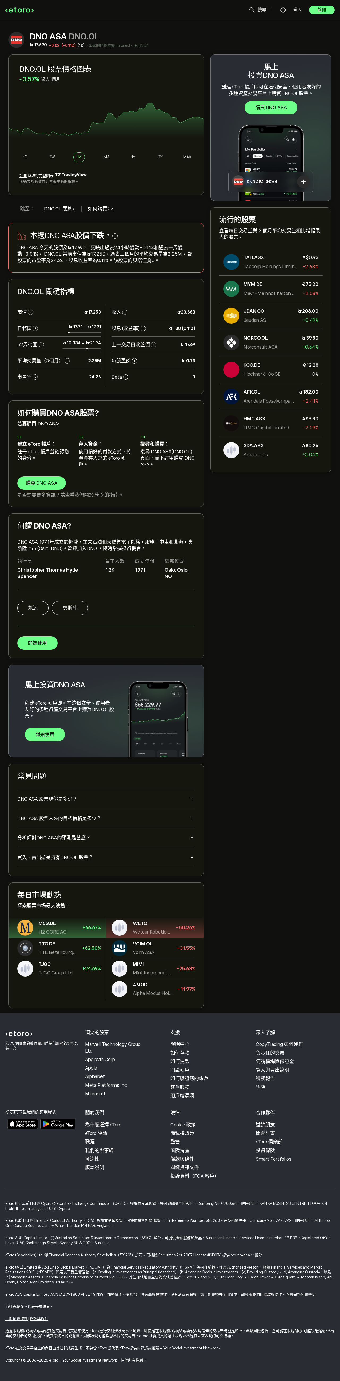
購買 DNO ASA (271, 107)
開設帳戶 (179, 1070)
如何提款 (179, 1061)
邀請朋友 (265, 1124)
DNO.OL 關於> (59, 209)
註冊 (322, 9)
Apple (91, 1068)
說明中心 (179, 1044)
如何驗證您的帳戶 (189, 1078)
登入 (297, 9)
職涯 (90, 1142)
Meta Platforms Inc (106, 1085)
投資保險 (265, 1150)
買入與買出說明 (272, 1070)
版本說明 (94, 1167)
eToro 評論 (96, 1133)
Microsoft (95, 1093)
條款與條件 (182, 1159)
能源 (33, 608)
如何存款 (179, 1053)
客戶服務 (179, 1087)
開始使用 (37, 643)
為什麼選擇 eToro (103, 1124)
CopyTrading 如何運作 (279, 1044)
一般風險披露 (16, 1319)
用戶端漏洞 (182, 1096)
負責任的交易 (270, 1053)
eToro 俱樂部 (269, 1142)
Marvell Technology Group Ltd (113, 1047)
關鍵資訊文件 (184, 1167)
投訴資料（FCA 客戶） (194, 1176)
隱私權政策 (182, 1133)
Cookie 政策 (183, 1124)
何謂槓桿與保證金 (275, 1061)
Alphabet (95, 1076)
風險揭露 (179, 1150)
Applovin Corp (100, 1059)
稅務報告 (265, 1078)
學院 (99, 495)
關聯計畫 (265, 1133)
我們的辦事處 (99, 1150)
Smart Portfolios (273, 1159)
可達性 (92, 1159)
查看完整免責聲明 (301, 1294)
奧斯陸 (70, 608)
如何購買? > (100, 209)
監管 (175, 1142)
